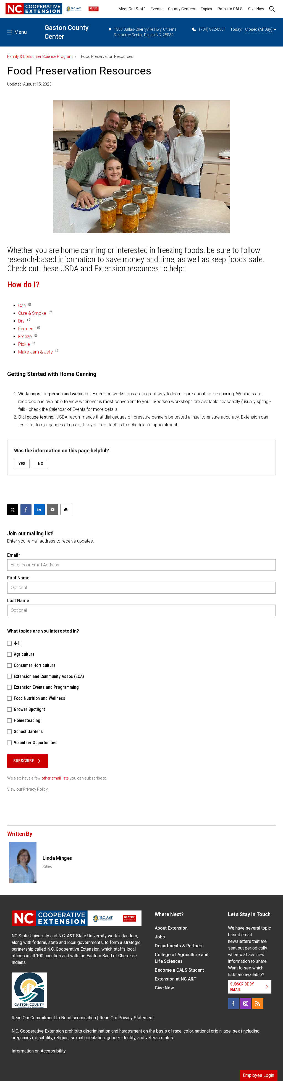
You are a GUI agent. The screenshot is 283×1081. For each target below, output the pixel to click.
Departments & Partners (179, 945)
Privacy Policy (35, 789)
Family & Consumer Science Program (40, 56)
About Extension (171, 928)
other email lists (55, 778)
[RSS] (257, 1003)
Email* (13, 555)
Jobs (160, 937)
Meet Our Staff (132, 9)
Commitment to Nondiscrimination (63, 1017)
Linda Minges (57, 858)
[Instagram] (245, 1003)
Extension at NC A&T (175, 979)
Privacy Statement (136, 1017)
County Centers (181, 9)
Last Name (18, 600)
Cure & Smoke (32, 313)
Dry (21, 321)
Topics (206, 9)
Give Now (256, 9)
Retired (48, 866)
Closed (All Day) (258, 29)
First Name (18, 578)
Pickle (24, 344)
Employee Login (258, 1075)
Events (157, 9)
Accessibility (53, 1051)
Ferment (26, 328)
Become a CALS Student (179, 970)
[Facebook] (233, 1003)
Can (22, 305)
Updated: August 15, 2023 (29, 84)
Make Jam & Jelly (35, 352)
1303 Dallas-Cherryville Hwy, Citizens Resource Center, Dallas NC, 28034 (145, 32)
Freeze (25, 336)
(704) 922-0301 (212, 29)
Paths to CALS (230, 9)
